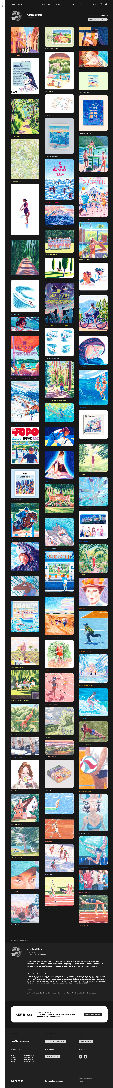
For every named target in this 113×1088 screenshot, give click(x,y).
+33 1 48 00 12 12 (29, 1055)
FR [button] (93, 4)
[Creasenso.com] (17, 4)
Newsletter (87, 1041)
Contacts (84, 4)
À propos (72, 4)
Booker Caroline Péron (97, 19)
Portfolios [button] (45, 4)
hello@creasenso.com (20, 1041)
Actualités (59, 4)
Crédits (81, 1081)
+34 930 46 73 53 (29, 1061)
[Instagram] (101, 4)
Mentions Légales (83, 1075)
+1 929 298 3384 (29, 1057)
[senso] (2, 4)
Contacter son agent (92, 1014)
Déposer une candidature (55, 1041)
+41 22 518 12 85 (28, 1059)
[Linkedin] (85, 1057)
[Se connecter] (106, 4)
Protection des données (85, 1078)
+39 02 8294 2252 (29, 1063)
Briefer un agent (52, 1056)
